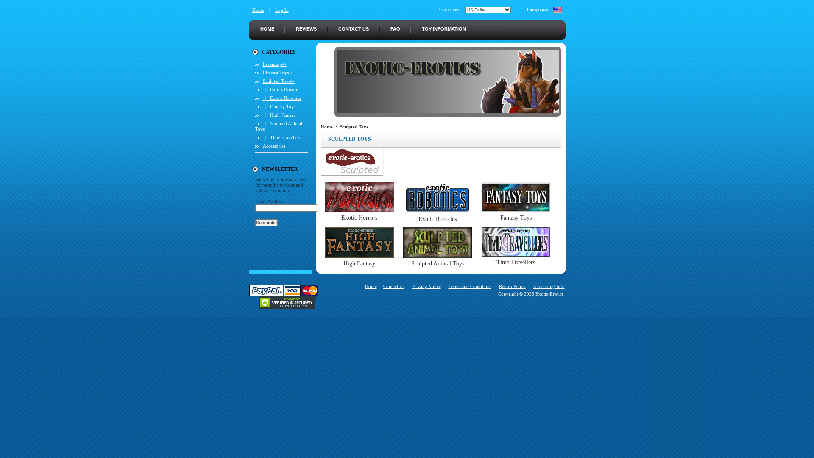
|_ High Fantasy (279, 114)
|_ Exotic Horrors (281, 89)
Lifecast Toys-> (278, 72)
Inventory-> (275, 64)
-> (279, 81)
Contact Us (353, 28)
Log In (282, 10)
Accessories (274, 145)
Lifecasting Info (549, 286)
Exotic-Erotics (549, 293)
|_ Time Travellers (282, 137)
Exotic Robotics (437, 219)
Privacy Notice (426, 286)
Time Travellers (515, 262)
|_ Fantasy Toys (279, 106)
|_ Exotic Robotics (282, 98)
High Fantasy (359, 263)
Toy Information (444, 28)
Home (258, 10)
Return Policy (512, 286)
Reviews (306, 28)
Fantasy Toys (516, 218)
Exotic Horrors (359, 218)
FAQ (395, 28)
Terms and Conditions (470, 286)
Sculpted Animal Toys (437, 263)
